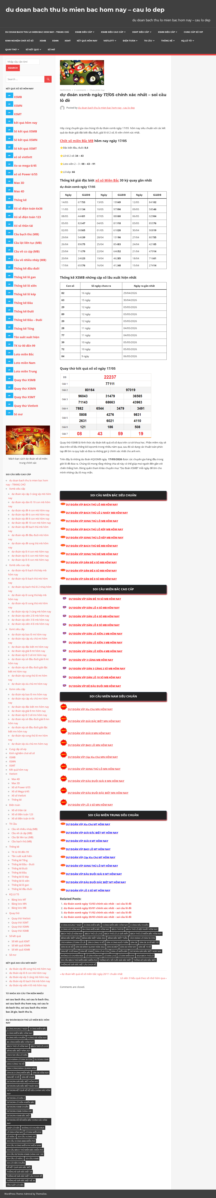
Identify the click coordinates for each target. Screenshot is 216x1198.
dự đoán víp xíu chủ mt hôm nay (29, 683)
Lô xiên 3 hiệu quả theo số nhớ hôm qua (142, 978)
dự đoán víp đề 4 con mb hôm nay (30, 510)
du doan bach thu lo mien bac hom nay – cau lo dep (85, 9)
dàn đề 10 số (144, 946)
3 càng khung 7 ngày (71, 925)
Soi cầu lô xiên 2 (15, 1158)
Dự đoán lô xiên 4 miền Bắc (21, 1102)
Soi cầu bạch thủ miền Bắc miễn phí (79, 960)
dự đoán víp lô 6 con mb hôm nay (30, 555)
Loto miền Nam (24, 363)
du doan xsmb (41, 1059)
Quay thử (11, 49)
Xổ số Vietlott (19, 795)
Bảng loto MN (19, 903)
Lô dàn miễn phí (126, 955)
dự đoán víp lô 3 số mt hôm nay (29, 655)
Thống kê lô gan (25, 277)
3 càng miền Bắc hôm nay (115, 925)
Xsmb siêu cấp (83, 32)
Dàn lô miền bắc (119, 951)
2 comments (80, 90)
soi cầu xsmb (32, 1158)
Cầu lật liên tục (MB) (28, 243)
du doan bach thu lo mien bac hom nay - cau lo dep (106, 107)
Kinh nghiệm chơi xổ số (19, 40)
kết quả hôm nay (25, 123)
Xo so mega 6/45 (25, 166)
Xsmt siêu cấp (140, 32)
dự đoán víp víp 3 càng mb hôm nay (31, 611)
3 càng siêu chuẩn (139, 925)
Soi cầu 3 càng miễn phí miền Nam (24, 1145)
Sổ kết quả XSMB (25, 131)
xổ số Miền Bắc (107, 180)
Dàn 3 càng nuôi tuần (117, 942)
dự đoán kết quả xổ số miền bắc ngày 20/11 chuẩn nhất (92, 974)
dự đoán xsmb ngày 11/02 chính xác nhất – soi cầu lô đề (97, 912)
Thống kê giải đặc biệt (144, 960)
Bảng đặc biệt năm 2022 (94, 938)
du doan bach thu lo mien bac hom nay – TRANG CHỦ (37, 32)
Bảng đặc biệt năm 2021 (18, 1050)
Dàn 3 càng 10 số (96, 942)
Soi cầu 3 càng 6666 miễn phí (21, 1141)
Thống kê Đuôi (24, 311)
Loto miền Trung (25, 371)
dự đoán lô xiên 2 (16, 1098)
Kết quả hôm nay (87, 40)
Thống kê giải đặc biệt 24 (19, 1171)
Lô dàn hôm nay (94, 955)
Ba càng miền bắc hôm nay (95, 929)
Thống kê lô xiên (25, 286)
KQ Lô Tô (186, 40)
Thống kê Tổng (24, 329)
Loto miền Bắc (24, 354)
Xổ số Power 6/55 (21, 787)
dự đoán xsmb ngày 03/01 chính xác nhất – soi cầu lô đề (97, 908)
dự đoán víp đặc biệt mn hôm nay (30, 706)
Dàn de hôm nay (128, 946)
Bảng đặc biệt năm (70, 938)
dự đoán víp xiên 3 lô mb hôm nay (30, 619)
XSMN (55, 40)
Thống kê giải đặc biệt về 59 (21, 1180)
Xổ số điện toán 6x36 (28, 208)
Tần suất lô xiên (15, 1185)
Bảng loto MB (19, 907)
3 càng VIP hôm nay (70, 929)
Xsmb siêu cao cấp (112, 32)
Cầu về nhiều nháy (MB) (30, 260)
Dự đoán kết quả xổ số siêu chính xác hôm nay (28, 1092)
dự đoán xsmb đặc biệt (18, 1115)
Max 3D (19, 183)
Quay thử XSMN (25, 389)
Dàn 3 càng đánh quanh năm (21, 1068)
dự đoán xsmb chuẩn (18, 1106)
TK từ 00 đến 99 (24, 346)
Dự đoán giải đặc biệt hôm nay (22, 1081)
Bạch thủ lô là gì (93, 933)
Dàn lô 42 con (102, 951)
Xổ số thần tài (23, 226)
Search (13, 67)
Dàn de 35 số (67, 946)
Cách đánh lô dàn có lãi (73, 942)
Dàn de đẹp (112, 946)
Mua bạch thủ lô (145, 955)
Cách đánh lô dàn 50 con (142, 938)
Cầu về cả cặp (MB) (27, 251)
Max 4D (19, 191)
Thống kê (166, 40)
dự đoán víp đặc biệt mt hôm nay (30, 646)
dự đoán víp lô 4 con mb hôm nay (30, 551)
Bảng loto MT (19, 899)
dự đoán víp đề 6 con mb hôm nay (30, 514)
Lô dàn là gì (110, 955)
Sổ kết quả (32, 49)
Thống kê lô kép (25, 294)
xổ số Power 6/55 (25, 174)
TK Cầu (148, 40)
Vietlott (108, 40)
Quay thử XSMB (25, 380)
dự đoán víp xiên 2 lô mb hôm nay (30, 615)
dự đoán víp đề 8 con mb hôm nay (30, 518)
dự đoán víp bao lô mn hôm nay (29, 694)
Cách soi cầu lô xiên (17, 1055)
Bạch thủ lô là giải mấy (116, 933)
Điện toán (129, 40)
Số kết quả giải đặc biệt (19, 1167)
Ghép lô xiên (13, 1127)
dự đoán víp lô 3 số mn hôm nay (29, 715)
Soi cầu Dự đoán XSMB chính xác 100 (25, 1154)
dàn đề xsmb (86, 951)
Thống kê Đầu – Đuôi (28, 320)
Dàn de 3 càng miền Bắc (18, 1072)
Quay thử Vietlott (26, 406)
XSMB (43, 40)
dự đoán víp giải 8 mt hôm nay (28, 651)
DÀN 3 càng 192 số (15, 1063)
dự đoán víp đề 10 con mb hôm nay (31, 522)
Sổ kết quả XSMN (25, 140)
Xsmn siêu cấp (166, 32)
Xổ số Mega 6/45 (20, 791)
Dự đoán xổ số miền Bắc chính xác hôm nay (27, 1122)
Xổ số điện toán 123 (27, 217)
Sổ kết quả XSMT (25, 149)
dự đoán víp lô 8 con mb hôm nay (30, 559)
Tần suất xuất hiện (26, 337)
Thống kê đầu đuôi (26, 268)
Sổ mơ (51, 49)
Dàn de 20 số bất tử (149, 942)
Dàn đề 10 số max (69, 951)
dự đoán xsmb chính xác (19, 1111)
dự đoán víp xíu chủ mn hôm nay (30, 743)
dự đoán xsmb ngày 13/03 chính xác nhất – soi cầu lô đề (97, 903)
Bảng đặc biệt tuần (118, 938)
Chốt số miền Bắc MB (76, 140)
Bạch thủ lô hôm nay (72, 933)
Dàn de (133, 942)
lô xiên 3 (11, 1136)
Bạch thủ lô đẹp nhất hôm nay (142, 929)
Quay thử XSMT (24, 397)
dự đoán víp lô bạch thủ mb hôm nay (29, 981)
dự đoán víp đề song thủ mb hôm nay (30, 968)
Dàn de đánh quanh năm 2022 (90, 946)
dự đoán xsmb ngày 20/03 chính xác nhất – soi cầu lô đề (97, 917)
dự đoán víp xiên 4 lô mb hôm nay (30, 624)
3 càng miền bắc (92, 925)
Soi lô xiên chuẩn (16, 1163)
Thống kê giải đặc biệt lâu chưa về (78, 964)
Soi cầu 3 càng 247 (27, 1136)
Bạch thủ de (118, 929)
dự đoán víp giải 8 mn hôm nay (29, 711)
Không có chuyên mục (72, 955)
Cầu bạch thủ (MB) (26, 234)
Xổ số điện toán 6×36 (23, 818)
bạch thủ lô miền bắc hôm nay (146, 933)
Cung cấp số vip (193, 32)
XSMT (68, 40)
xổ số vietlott (23, 157)
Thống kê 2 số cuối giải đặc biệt (115, 960)
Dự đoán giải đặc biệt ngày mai (145, 951)
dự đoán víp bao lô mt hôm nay (29, 634)
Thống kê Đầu (23, 303)
